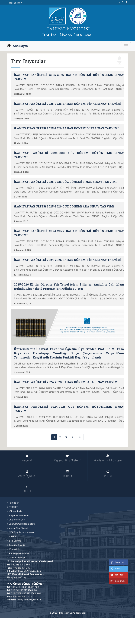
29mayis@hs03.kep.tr (17, 577)
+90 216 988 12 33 (30, 587)
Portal (108, 476)
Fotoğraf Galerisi (17, 545)
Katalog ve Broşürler (19, 553)
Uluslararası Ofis (17, 519)
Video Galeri (15, 549)
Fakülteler (13, 502)
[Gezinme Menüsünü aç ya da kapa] (126, 45)
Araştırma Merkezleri (19, 515)
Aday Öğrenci (27, 476)
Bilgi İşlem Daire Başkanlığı (72, 612)
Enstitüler (13, 507)
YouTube (119, 574)
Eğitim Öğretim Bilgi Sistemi (22, 524)
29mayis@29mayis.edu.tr (28, 571)
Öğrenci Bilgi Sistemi (67, 460)
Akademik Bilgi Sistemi (107, 460)
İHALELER (27, 491)
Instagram (119, 580)
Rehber (67, 476)
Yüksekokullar (16, 511)
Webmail (27, 460)
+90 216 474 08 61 (28, 590)
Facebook (120, 562)
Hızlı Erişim (14, 2)
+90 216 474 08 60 (20, 564)
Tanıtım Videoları (17, 557)
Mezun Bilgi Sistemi (18, 528)
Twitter (118, 568)
